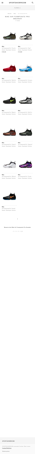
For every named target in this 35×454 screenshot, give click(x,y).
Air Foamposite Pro (22, 13)
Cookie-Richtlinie (6, 448)
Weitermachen (6, 451)
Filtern (17, 7)
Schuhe (9, 13)
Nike (15, 13)
